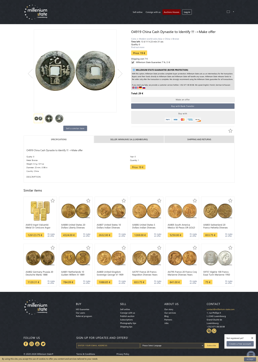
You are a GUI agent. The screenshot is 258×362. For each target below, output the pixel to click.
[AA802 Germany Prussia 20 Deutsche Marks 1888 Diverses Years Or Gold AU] (40, 257)
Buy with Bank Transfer (182, 106)
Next (118, 73)
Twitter (43, 344)
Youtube (37, 344)
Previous (32, 73)
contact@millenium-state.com (220, 309)
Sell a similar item (75, 128)
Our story (168, 309)
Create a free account (240, 343)
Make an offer (183, 99)
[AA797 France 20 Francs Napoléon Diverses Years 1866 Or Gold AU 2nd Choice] (146, 257)
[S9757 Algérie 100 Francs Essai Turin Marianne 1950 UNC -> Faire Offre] (217, 257)
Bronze (176, 38)
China (167, 38)
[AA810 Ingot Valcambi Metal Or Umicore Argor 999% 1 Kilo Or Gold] (40, 210)
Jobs (166, 323)
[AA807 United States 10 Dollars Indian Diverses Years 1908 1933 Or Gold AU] (111, 210)
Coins (133, 38)
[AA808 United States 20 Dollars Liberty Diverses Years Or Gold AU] (75, 210)
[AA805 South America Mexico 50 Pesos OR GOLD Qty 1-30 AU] (182, 210)
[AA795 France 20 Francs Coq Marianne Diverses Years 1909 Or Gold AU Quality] (182, 257)
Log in (187, 12)
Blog (166, 316)
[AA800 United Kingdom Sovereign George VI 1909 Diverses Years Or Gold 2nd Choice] (111, 257)
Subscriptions (126, 319)
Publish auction (127, 316)
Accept (250, 359)
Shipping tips (126, 326)
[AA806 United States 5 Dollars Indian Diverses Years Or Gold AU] (146, 210)
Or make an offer (51, 235)
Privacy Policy (123, 353)
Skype (209, 331)
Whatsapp (214, 331)
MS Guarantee (82, 309)
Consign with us (153, 12)
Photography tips (128, 323)
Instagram (31, 344)
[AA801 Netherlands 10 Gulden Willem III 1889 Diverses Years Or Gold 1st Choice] (75, 257)
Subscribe (211, 346)
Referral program (84, 316)
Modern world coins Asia (150, 38)
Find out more (137, 47)
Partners (168, 319)
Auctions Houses (171, 12)
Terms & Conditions (85, 353)
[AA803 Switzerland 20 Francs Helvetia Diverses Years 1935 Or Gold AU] (217, 210)
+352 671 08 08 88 (216, 326)
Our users (80, 312)
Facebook (26, 344)
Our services (170, 312)
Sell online (137, 12)
